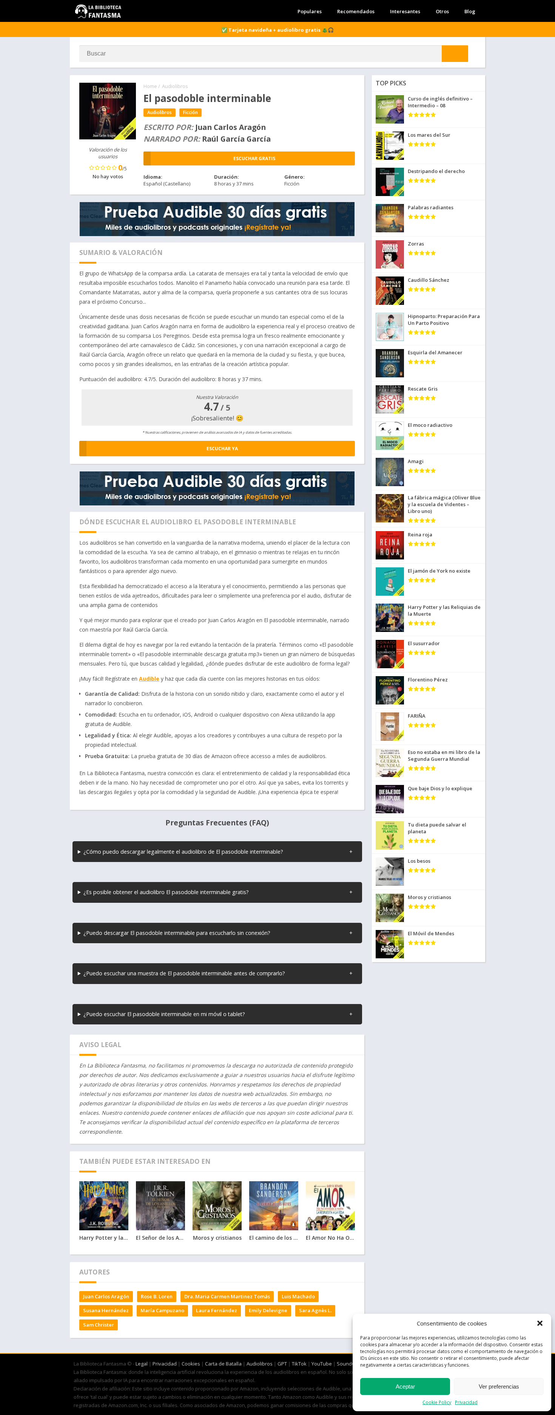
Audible (149, 678)
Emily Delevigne (268, 1310)
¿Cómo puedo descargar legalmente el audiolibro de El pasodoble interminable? (183, 851)
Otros (442, 11)
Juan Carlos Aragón (106, 1296)
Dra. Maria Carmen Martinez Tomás (227, 1296)
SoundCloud (351, 1363)
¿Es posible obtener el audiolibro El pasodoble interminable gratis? (166, 892)
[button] (540, 1323)
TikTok (299, 1363)
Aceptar (405, 1386)
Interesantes (405, 11)
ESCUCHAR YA (222, 448)
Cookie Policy (436, 1402)
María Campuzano (162, 1310)
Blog (469, 11)
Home (150, 86)
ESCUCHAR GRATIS (254, 158)
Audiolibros (175, 86)
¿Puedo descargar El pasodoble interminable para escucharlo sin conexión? (176, 932)
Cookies (191, 1363)
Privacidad (466, 1402)
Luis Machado (298, 1296)
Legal (142, 1363)
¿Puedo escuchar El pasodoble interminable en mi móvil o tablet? (164, 1014)
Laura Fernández (216, 1310)
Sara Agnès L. (315, 1310)
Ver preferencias (499, 1386)
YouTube (321, 1363)
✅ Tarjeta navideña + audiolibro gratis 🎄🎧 (277, 29)
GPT (282, 1363)
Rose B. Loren (157, 1296)
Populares (310, 11)
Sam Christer (98, 1324)
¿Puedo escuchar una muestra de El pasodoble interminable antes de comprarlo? (184, 973)
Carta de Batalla (223, 1363)
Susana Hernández (106, 1310)
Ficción (190, 112)
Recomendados (356, 11)
